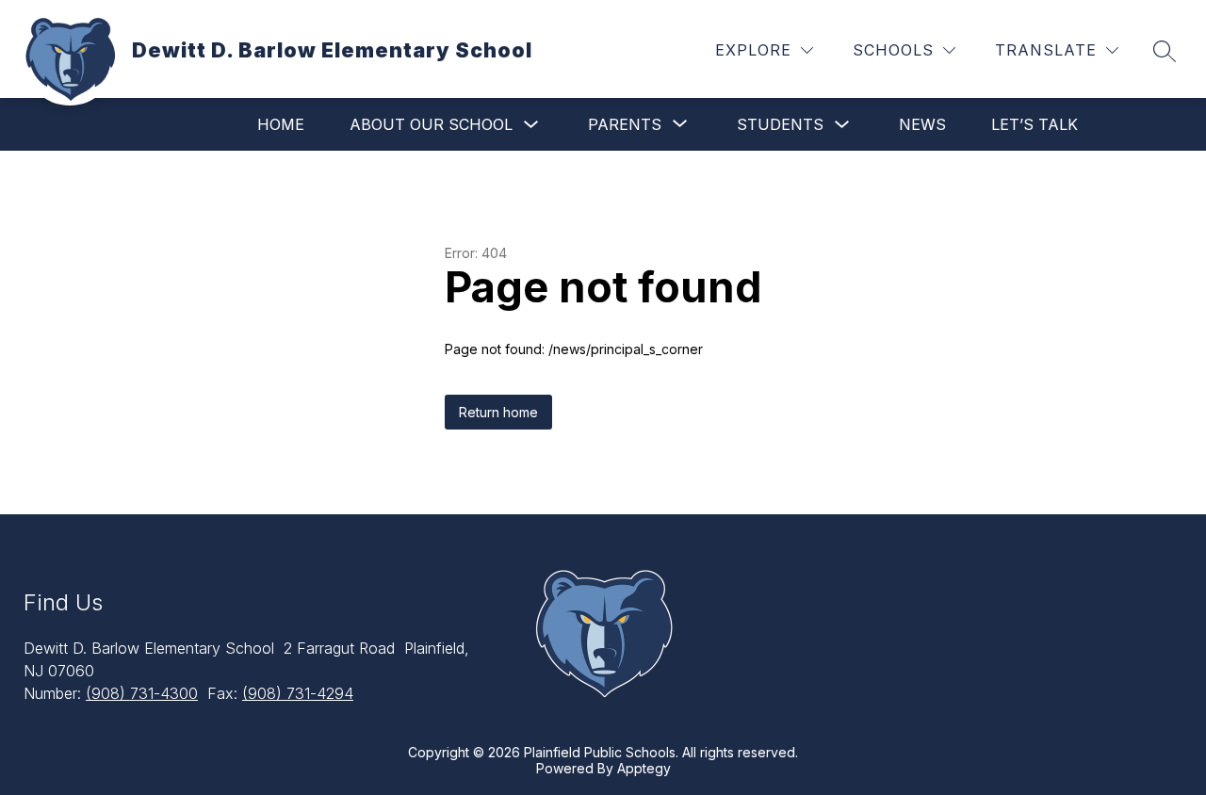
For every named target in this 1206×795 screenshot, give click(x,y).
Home (280, 124)
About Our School (431, 124)
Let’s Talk (1034, 124)
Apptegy (644, 768)
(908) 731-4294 (297, 693)
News (922, 124)
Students (780, 124)
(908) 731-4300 (142, 693)
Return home (498, 412)
